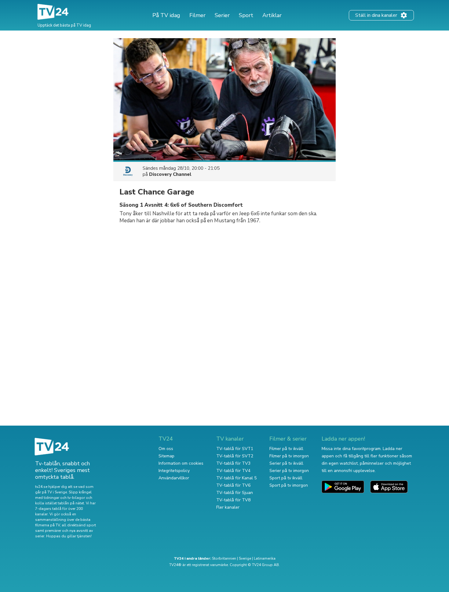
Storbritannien (224, 558)
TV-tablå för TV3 (233, 463)
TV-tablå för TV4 (233, 471)
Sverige (245, 558)
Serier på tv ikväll (286, 463)
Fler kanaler (227, 507)
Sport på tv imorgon (288, 485)
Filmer (197, 15)
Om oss (166, 449)
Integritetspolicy (174, 471)
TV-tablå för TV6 (233, 485)
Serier (222, 15)
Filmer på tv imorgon (289, 456)
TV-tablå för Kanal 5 (236, 478)
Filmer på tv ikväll (286, 449)
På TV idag (166, 15)
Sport (246, 15)
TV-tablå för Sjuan (234, 493)
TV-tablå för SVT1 (234, 449)
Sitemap (166, 456)
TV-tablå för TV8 (233, 500)
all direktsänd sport (79, 525)
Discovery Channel (170, 174)
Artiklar (272, 15)
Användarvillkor (174, 478)
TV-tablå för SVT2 (234, 456)
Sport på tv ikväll (285, 478)
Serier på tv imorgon (289, 471)
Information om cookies (181, 463)
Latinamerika (265, 558)
